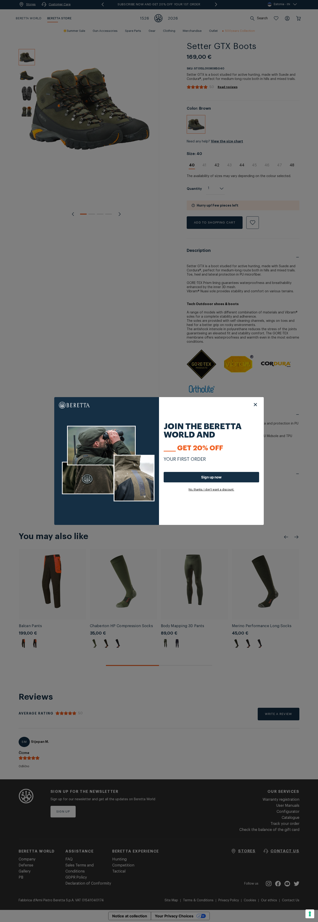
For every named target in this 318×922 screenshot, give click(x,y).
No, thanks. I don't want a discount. (211, 489)
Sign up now (211, 477)
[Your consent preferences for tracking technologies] (309, 913)
